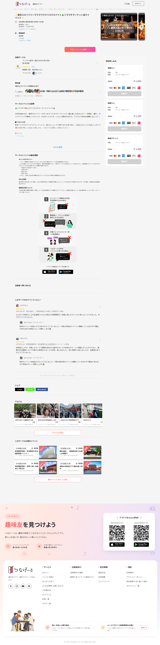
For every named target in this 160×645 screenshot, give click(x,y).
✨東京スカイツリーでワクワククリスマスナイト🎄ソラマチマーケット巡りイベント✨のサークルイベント (99, 9)
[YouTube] (23, 586)
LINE (30, 389)
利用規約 (130, 572)
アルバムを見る (57, 432)
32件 (33, 67)
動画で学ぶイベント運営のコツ (82, 577)
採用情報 (102, 577)
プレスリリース (104, 581)
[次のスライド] (141, 26)
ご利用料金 (46, 590)
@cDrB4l (39, 73)
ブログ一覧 (46, 603)
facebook (42, 389)
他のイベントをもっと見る (58, 479)
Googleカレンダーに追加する (27, 29)
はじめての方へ (48, 581)
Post (20, 389)
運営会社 (102, 572)
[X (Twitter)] (10, 586)
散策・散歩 (34, 9)
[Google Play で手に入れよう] (141, 544)
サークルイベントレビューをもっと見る (57, 375)
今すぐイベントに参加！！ (80, 49)
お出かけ (26, 9)
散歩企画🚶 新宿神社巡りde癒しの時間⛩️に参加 (44, 311)
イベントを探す (48, 577)
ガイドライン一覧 (132, 586)
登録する (144, 627)
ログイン (138, 3)
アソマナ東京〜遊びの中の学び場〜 (55, 9)
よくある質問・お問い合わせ (52, 586)
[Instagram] (17, 586)
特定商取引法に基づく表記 (136, 581)
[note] (29, 586)
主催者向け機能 (76, 572)
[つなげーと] (20, 569)
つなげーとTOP (17, 9)
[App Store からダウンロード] (117, 544)
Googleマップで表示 (25, 40)
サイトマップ (47, 594)
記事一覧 (45, 599)
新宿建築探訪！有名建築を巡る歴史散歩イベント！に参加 (47, 344)
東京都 (41, 9)
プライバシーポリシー (134, 577)
